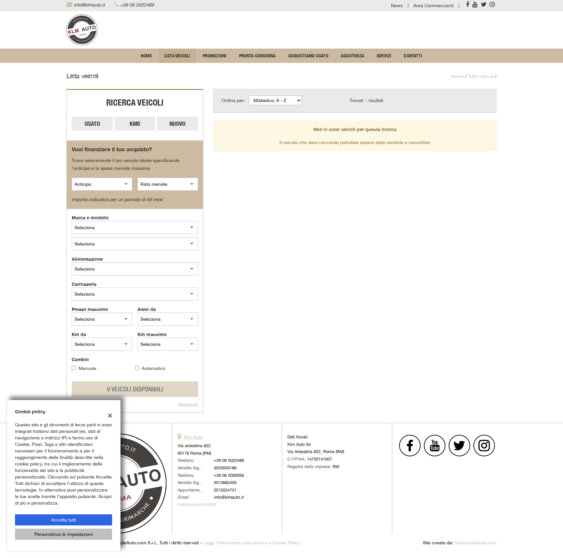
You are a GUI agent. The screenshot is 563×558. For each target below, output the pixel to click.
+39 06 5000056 (229, 475)
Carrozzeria (84, 284)
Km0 (135, 123)
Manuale (87, 368)
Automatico (153, 368)
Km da (79, 334)
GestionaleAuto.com (476, 542)
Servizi (384, 55)
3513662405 (225, 482)
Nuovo (177, 123)
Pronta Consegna (257, 55)
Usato (92, 123)
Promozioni (215, 55)
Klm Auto (193, 437)
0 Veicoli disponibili (135, 389)
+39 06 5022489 (137, 4)
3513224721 (225, 489)
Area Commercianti (433, 5)
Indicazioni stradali (197, 504)
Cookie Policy (286, 542)
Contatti (413, 55)
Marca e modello (90, 217)
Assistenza (352, 55)
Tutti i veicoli (481, 76)
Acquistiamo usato (308, 55)
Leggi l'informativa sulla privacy (235, 542)
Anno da (146, 309)
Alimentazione (87, 259)
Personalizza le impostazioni (64, 534)
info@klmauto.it (89, 4)
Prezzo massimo (90, 309)
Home (146, 55)
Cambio (80, 359)
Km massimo (152, 334)
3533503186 (225, 467)
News (397, 5)
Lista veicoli (177, 55)
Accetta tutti (63, 519)
